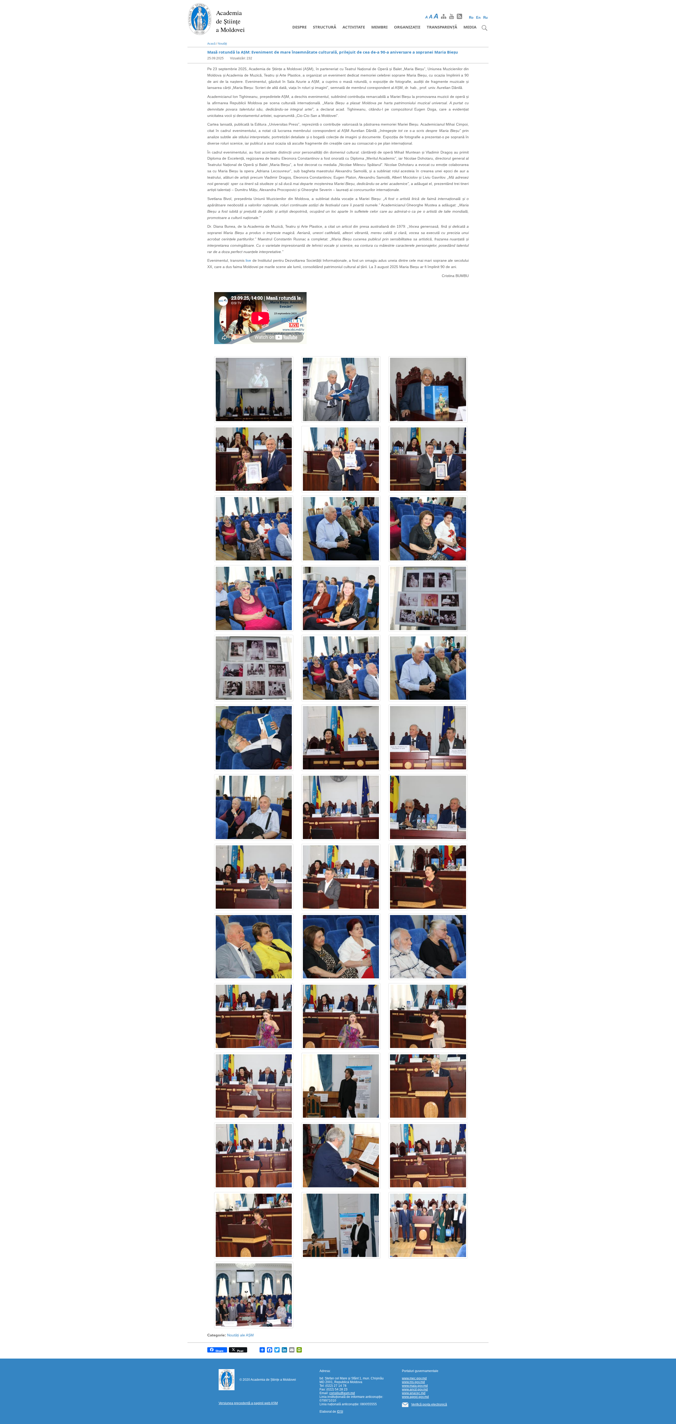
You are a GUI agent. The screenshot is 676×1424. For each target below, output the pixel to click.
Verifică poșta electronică (429, 1404)
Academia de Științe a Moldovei (230, 21)
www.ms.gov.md (413, 1382)
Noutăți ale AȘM (240, 1335)
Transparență (442, 27)
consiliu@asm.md (342, 1393)
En (478, 18)
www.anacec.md (413, 1393)
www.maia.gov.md (415, 1386)
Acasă (211, 43)
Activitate (353, 27)
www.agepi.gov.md (415, 1397)
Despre (299, 27)
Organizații (407, 27)
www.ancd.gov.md (415, 1389)
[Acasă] (199, 18)
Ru (485, 18)
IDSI (340, 1411)
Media (469, 27)
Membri (379, 27)
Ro (471, 18)
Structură (324, 27)
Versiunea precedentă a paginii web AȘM (248, 1403)
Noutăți (222, 43)
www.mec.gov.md (414, 1378)
